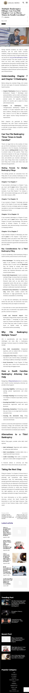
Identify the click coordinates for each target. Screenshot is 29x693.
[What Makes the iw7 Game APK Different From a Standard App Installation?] (19, 545)
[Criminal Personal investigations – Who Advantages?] (6, 621)
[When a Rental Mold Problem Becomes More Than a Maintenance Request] (19, 532)
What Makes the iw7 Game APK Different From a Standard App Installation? (7, 544)
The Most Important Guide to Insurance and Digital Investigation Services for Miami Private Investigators (18, 603)
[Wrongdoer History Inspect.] (6, 613)
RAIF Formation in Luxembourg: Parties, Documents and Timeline (7, 570)
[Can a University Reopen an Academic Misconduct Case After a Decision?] (19, 558)
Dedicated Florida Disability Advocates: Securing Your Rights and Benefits (8, 516)
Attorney (3, 23)
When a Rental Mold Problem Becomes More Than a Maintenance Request (7, 531)
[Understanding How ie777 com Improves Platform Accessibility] (20, 583)
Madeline (7, 17)
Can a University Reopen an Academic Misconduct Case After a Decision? (7, 557)
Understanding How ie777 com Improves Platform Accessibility (8, 581)
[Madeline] (3, 17)
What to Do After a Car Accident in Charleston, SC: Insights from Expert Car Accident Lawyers (21, 516)
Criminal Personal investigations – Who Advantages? (17, 621)
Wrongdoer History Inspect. (16, 612)
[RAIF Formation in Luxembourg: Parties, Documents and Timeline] (19, 571)
